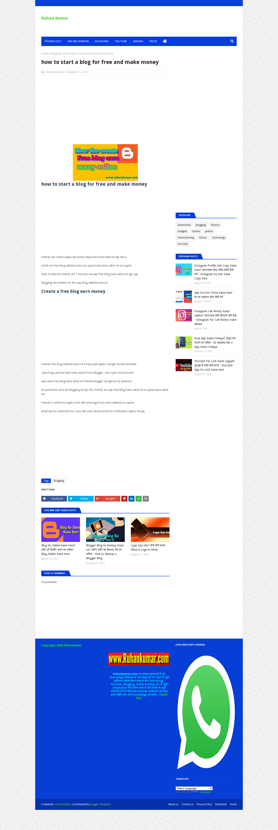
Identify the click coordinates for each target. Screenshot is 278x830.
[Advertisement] (105, 107)
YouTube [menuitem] (121, 41)
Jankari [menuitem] (138, 41)
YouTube (183, 244)
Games (196, 231)
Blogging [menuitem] (102, 41)
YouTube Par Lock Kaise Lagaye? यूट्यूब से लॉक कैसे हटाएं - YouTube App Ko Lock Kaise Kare (214, 365)
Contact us (187, 804)
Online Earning (186, 237)
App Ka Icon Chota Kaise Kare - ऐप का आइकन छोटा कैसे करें (214, 295)
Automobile (184, 225)
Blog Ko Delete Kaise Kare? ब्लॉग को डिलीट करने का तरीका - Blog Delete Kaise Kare (58, 550)
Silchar (203, 237)
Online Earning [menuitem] (78, 41)
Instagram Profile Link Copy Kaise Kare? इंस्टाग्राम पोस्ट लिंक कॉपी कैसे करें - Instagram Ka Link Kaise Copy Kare (215, 272)
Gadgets (182, 231)
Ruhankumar (53, 72)
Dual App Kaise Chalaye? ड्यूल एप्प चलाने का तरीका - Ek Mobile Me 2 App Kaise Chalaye (214, 342)
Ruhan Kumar (54, 18)
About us (173, 804)
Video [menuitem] (153, 41)
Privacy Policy (204, 804)
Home (44, 53)
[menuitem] (165, 41)
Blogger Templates (100, 804)
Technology (218, 237)
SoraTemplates (62, 804)
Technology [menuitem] (52, 41)
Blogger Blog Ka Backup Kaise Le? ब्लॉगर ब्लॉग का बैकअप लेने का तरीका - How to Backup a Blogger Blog (105, 552)
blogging (55, 53)
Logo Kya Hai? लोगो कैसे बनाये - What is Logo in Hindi (149, 547)
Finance (215, 225)
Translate (205, 792)
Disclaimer (221, 804)
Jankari (209, 231)
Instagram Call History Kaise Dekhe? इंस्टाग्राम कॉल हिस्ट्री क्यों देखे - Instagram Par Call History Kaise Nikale (215, 318)
